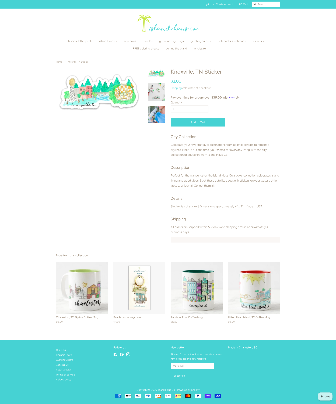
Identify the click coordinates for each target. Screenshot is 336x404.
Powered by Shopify (188, 389)
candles (147, 41)
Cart (245, 4)
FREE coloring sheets (146, 48)
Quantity (176, 102)
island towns (107, 41)
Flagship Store (64, 354)
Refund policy (63, 379)
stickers (257, 41)
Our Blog (61, 350)
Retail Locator (63, 369)
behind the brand (176, 48)
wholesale (200, 48)
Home (59, 61)
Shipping (176, 88)
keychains (130, 41)
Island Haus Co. (167, 389)
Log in (207, 4)
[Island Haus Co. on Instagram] (128, 355)
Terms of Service (65, 374)
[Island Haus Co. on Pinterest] (122, 355)
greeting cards (200, 41)
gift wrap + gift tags (171, 41)
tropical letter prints (80, 41)
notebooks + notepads (232, 41)
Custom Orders (64, 359)
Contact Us (62, 364)
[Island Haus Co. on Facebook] (115, 355)
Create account (224, 4)
